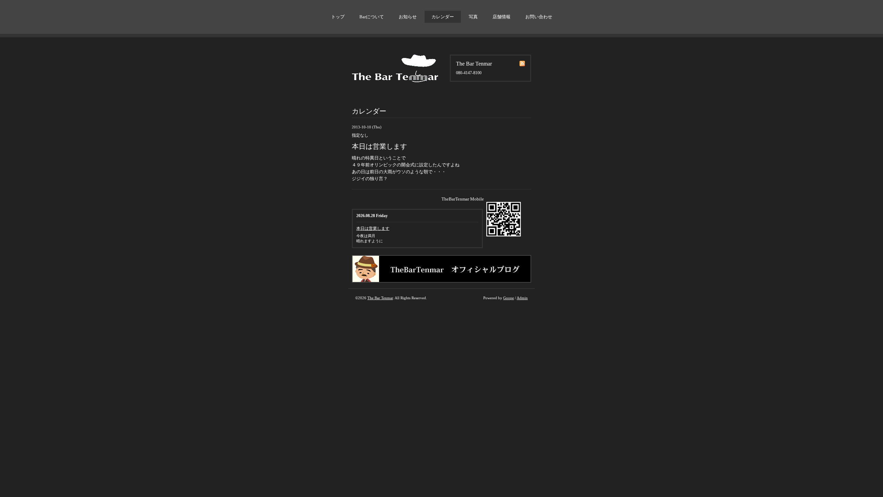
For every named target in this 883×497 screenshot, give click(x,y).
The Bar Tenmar (380, 298)
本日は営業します (372, 228)
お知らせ (408, 16)
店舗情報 (501, 16)
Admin (522, 298)
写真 (473, 16)
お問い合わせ (538, 16)
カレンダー (442, 16)
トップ (338, 16)
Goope (508, 298)
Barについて (371, 16)
